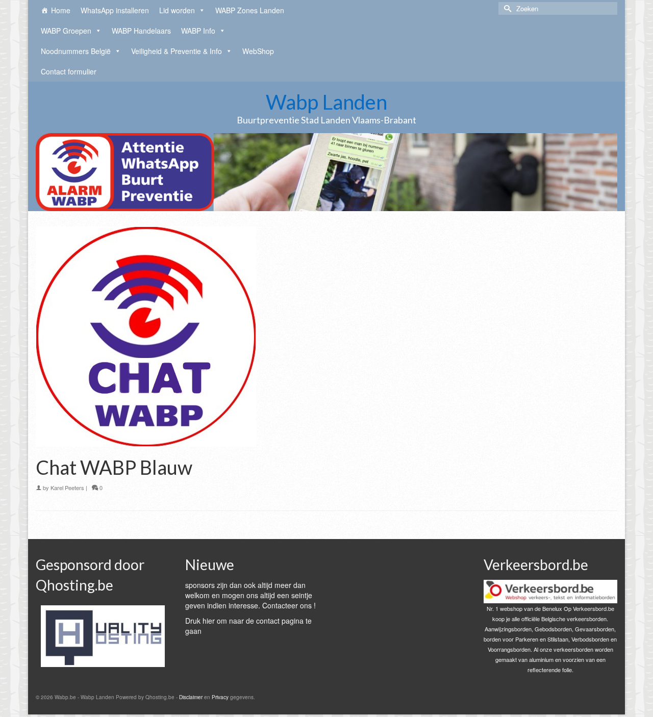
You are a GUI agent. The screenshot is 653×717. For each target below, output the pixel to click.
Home (60, 10)
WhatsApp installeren (115, 10)
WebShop (258, 51)
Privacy (220, 697)
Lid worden (177, 10)
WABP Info (198, 30)
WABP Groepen (66, 30)
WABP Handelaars (141, 30)
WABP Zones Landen (249, 10)
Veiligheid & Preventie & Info (176, 51)
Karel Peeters (67, 487)
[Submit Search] (506, 8)
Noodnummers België (76, 51)
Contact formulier (68, 71)
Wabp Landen (326, 102)
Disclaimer (191, 697)
